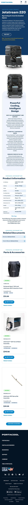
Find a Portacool (7, 464)
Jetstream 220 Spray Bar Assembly (10, 397)
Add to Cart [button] (9, 301)
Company (4, 459)
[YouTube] (19, 474)
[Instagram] (9, 474)
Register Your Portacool (18, 483)
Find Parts (6, 34)
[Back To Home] (7, 2)
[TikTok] (23, 474)
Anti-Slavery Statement (8, 499)
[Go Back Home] (10, 435)
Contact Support (8, 483)
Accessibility (11, 501)
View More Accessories (14, 423)
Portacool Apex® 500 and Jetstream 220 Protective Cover (13, 287)
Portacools (5, 440)
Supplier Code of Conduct (19, 499)
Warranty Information (14, 486)
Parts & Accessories (8, 445)
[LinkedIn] (5, 474)
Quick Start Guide (14, 480)
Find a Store (22, 480)
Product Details (7, 305)
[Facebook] (12, 474)
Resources (5, 450)
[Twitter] (16, 474)
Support (4, 454)
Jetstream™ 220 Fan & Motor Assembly (12, 342)
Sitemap (17, 501)
